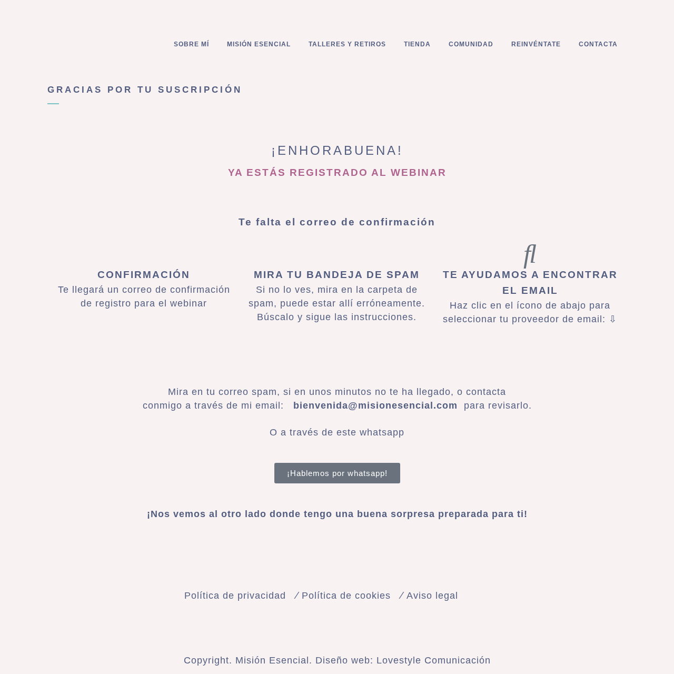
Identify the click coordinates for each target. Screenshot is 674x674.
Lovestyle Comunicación (433, 660)
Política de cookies (346, 595)
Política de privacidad (235, 595)
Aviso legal (432, 595)
